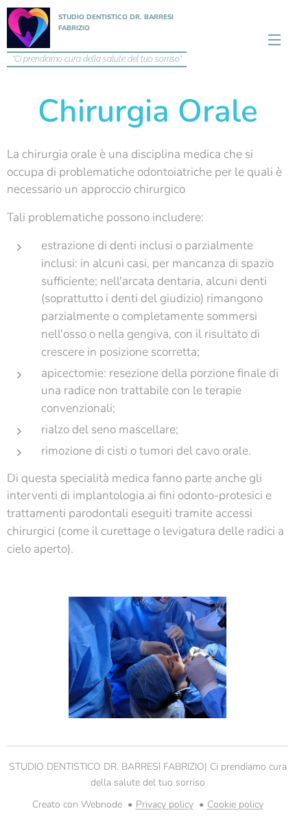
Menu (274, 39)
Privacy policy (164, 804)
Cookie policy (235, 804)
